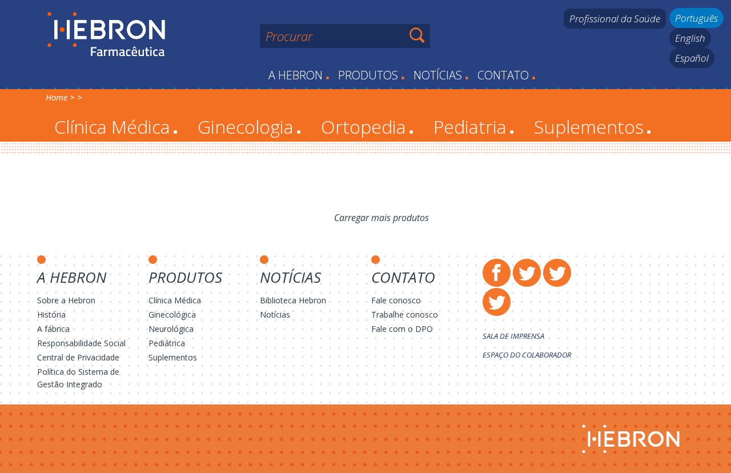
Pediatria (474, 126)
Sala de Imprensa (513, 336)
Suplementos (593, 126)
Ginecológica (172, 314)
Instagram (557, 272)
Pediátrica (166, 343)
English (690, 38)
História (51, 314)
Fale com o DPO (402, 328)
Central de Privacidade (78, 357)
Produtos (371, 75)
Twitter (527, 272)
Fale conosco (396, 300)
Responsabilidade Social (81, 343)
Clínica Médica (116, 126)
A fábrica (53, 328)
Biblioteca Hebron (293, 300)
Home (56, 97)
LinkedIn (497, 301)
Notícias (441, 75)
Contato (506, 75)
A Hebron (299, 75)
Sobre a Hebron (66, 300)
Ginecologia (250, 126)
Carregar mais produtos (381, 217)
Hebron (106, 34)
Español (692, 58)
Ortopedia (367, 126)
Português (696, 18)
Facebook (497, 272)
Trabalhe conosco (404, 314)
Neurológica (171, 328)
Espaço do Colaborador (527, 355)
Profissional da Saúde (614, 18)
